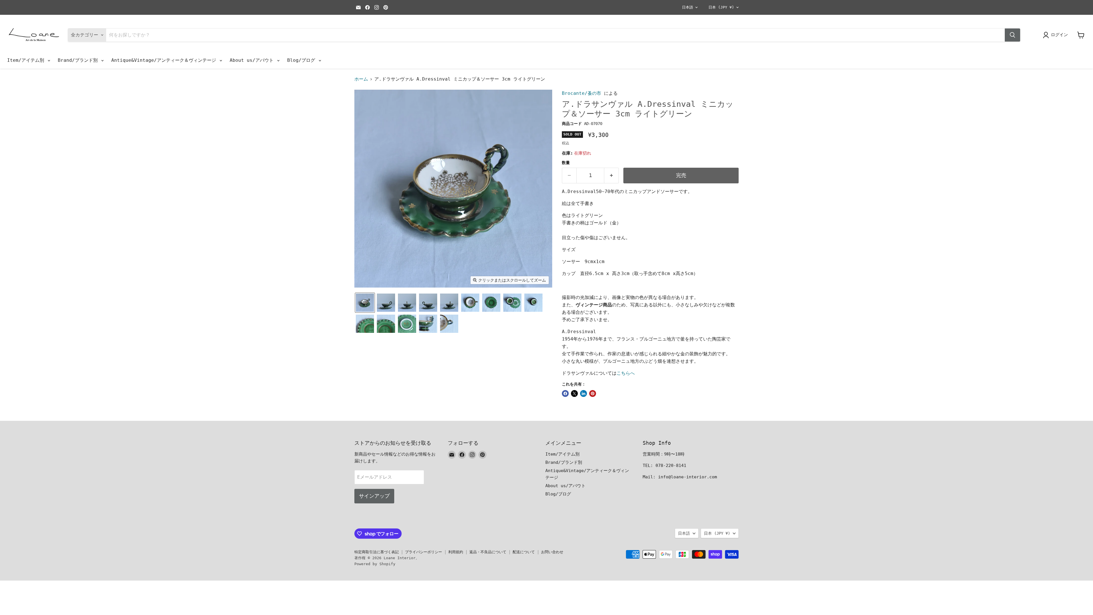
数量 (566, 162)
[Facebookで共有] (565, 393)
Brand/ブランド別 (79, 60)
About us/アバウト (253, 60)
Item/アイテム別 (27, 60)
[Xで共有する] (574, 393)
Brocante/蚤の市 (581, 93)
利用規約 (455, 552)
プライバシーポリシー (423, 552)
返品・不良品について (487, 552)
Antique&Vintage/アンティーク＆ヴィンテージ (165, 60)
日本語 (687, 7)
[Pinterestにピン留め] (592, 393)
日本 (721, 7)
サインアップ (374, 496)
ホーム (361, 79)
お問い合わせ (552, 552)
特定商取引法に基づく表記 (376, 552)
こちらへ (626, 373)
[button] (365, 302)
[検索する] (1012, 35)
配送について (524, 552)
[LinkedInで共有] (583, 393)
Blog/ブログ (302, 60)
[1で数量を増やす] (611, 175)
